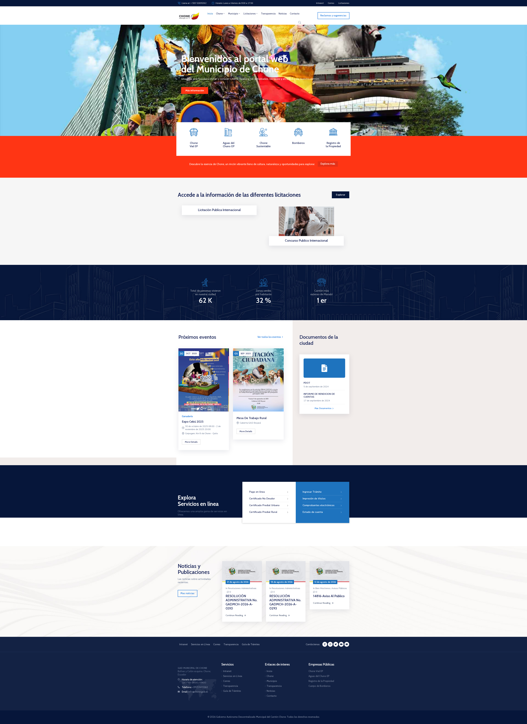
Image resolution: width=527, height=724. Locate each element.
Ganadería (187, 416)
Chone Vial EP (194, 144)
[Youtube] (341, 644)
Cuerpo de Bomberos (320, 686)
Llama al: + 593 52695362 (194, 3)
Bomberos (298, 143)
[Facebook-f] (324, 644)
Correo (216, 644)
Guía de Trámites (251, 644)
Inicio (210, 13)
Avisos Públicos (339, 588)
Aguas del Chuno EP (229, 144)
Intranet (183, 644)
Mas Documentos (323, 408)
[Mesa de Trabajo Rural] (258, 379)
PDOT (307, 382)
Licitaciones (249, 13)
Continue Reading (234, 615)
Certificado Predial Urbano (264, 505)
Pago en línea (257, 491)
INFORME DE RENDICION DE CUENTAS (319, 395)
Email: (195, 691)
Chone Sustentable (263, 144)
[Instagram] (330, 644)
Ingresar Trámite (312, 491)
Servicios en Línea (200, 644)
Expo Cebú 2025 (193, 421)
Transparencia (268, 13)
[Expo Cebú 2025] (203, 379)
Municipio (233, 13)
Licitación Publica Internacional (219, 210)
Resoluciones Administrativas (242, 588)
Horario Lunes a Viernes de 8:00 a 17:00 (234, 3)
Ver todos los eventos (269, 336)
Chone (219, 13)
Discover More (193, 90)
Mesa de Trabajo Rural (251, 418)
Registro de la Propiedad (333, 144)
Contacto (294, 13)
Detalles (218, 214)
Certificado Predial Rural (263, 512)
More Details (191, 442)
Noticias (283, 13)
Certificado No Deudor (262, 498)
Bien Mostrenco (322, 588)
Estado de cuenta (313, 512)
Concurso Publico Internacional (306, 240)
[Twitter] (335, 644)
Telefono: (195, 687)
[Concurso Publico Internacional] (306, 223)
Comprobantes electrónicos (318, 505)
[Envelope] (346, 644)
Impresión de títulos (314, 498)
